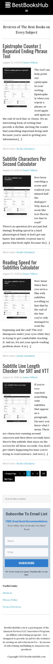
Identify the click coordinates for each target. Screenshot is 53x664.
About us (7, 592)
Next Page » (8, 478)
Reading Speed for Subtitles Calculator (21, 264)
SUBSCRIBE (26, 563)
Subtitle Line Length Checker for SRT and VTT (26, 368)
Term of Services (12, 606)
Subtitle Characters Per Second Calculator (24, 161)
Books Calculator (26, 148)
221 (43, 473)
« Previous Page (10, 473)
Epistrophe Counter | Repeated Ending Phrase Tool (25, 51)
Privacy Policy (10, 599)
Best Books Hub (26, 4)
